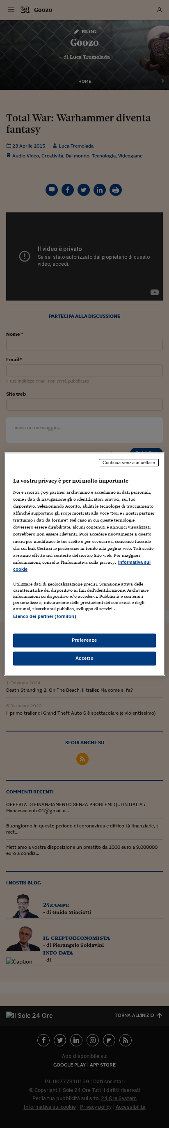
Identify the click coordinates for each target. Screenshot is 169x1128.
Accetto (84, 658)
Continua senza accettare (129, 462)
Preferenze (84, 640)
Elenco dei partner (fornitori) (44, 616)
